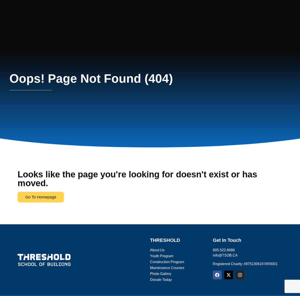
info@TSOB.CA (225, 255)
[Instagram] (240, 275)
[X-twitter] (228, 275)
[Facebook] (217, 275)
